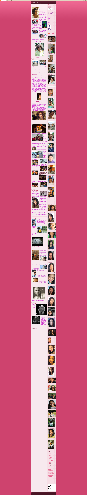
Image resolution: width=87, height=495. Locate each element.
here (43, 300)
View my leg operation (50, 474)
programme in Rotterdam (34, 74)
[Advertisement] (51, 480)
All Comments (49, 9)
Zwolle (41, 41)
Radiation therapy (34, 248)
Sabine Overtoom (50, 476)
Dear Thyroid (49, 469)
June (49, 463)
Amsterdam (37, 101)
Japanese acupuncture (50, 475)
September (50, 455)
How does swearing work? (50, 470)
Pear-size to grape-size (35, 218)
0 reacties (38, 57)
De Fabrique (44, 156)
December (50, 453)
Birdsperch (35, 2)
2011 (48, 450)
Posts (49, 8)
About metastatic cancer (50, 472)
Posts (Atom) (36, 328)
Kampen (44, 41)
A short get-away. (50, 457)
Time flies (33, 59)
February (50, 466)
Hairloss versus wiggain (35, 190)
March (49, 465)
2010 (48, 451)
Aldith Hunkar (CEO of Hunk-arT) (52, 33)
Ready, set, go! (34, 303)
